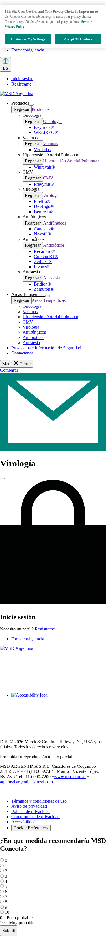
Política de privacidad (30, 811)
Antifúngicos (54, 223)
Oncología (52, 121)
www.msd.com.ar (70, 776)
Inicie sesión (22, 78)
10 (7, 912)
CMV (48, 178)
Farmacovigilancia (27, 50)
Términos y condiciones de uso (39, 801)
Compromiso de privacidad (35, 816)
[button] (20, 103)
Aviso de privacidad (29, 806)
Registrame (21, 84)
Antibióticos (54, 245)
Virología (51, 195)
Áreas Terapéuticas (49, 300)
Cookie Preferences (31, 827)
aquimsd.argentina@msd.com (26, 781)
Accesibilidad (23, 822)
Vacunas (50, 143)
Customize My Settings (28, 39)
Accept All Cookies (78, 39)
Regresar (21, 109)
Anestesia (51, 277)
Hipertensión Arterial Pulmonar (71, 160)
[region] (53, 26)
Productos (40, 109)
